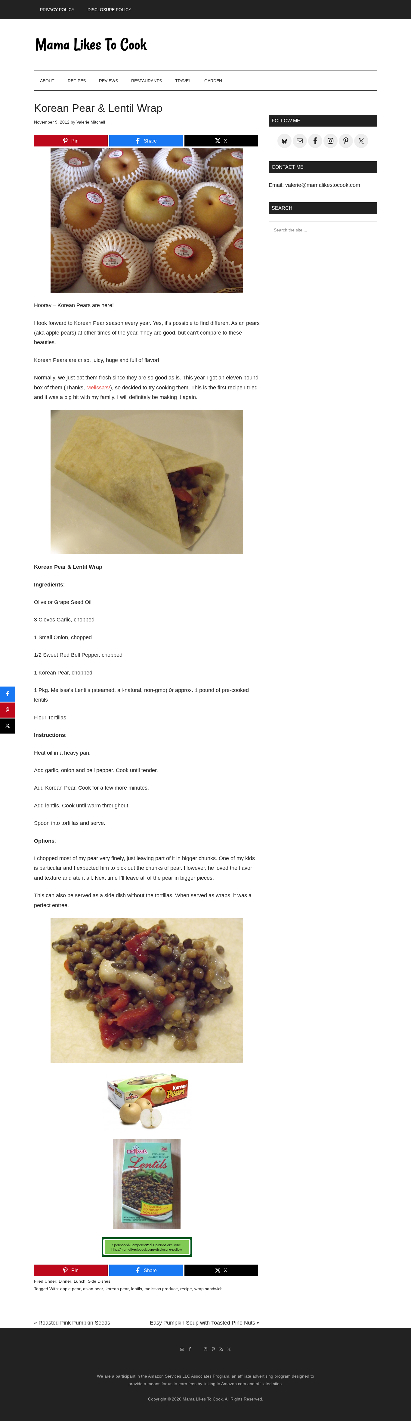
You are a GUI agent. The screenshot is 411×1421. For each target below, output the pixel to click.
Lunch (79, 1281)
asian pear (93, 1288)
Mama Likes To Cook (91, 44)
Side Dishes (99, 1281)
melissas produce (161, 1288)
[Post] (7, 726)
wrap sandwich (208, 1288)
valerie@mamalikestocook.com (322, 185)
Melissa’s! (98, 388)
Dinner (65, 1281)
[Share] (7, 694)
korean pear (117, 1288)
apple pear (70, 1288)
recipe (186, 1288)
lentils (136, 1288)
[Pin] (7, 710)
